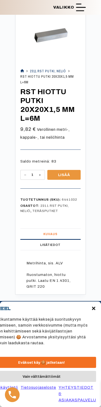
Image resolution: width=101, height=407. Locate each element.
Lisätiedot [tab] (50, 245)
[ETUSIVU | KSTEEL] (22, 71)
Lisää (64, 175)
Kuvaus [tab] (50, 234)
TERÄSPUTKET (45, 211)
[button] (93, 308)
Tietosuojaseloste (38, 387)
